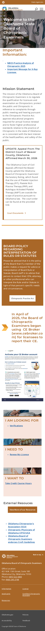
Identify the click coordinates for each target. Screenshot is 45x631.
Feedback (26, 620)
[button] (23, 213)
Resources (6, 600)
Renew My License (19, 454)
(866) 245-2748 (12, 579)
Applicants (6, 594)
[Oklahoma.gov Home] (3, 2)
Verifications (16, 425)
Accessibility (7, 620)
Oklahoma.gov (7, 615)
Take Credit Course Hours (18, 483)
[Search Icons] (36, 9)
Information (6, 589)
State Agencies (37, 2)
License (25, 589)
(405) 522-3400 (15, 577)
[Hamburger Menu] (41, 9)
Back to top (37, 554)
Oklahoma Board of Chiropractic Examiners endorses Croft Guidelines (21, 539)
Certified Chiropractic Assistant (31, 594)
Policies (25, 615)
